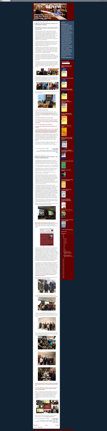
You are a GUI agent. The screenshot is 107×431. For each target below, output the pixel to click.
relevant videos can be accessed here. (46, 124)
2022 (63, 260)
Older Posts (57, 425)
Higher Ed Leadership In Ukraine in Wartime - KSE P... (67, 256)
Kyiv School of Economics (45, 151)
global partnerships (43, 150)
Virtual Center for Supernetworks (67, 229)
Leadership (51, 421)
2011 (63, 275)
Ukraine (51, 151)
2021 (63, 261)
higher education (49, 150)
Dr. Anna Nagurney (66, 24)
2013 (63, 272)
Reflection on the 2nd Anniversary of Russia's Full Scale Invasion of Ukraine (46, 24)
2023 (63, 259)
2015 (63, 269)
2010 (63, 276)
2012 (63, 273)
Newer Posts (36, 425)
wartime (57, 152)
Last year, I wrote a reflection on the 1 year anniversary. (44, 117)
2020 (63, 263)
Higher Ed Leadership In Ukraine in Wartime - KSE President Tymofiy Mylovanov (46, 157)
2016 (63, 268)
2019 (63, 264)
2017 (63, 267)
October (64, 241)
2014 (63, 271)
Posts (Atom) (40, 427)
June (64, 246)
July (64, 245)
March (64, 249)
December (65, 238)
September (65, 242)
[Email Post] (52, 418)
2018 (63, 265)
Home (46, 425)
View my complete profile (66, 57)
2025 (63, 236)
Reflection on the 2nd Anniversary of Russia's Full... (67, 252)
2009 (63, 277)
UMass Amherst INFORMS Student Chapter (49, 113)
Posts (64, 63)
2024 (63, 237)
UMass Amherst (55, 151)
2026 (63, 234)
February (65, 250)
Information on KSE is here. (49, 416)
